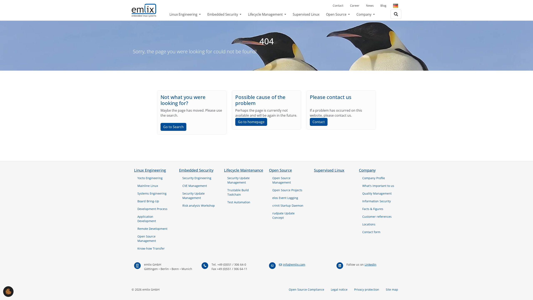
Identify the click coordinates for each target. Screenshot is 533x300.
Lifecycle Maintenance (243, 170)
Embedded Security (223, 14)
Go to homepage (251, 122)
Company (364, 14)
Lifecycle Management (266, 14)
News (370, 6)
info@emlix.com (294, 264)
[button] (8, 291)
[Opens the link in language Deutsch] (395, 6)
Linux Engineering (183, 14)
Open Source (336, 14)
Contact (338, 6)
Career (354, 6)
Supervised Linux (306, 14)
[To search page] (396, 14)
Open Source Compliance (306, 289)
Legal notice (339, 289)
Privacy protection (366, 289)
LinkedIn (370, 264)
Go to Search (173, 127)
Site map (392, 289)
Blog (383, 6)
